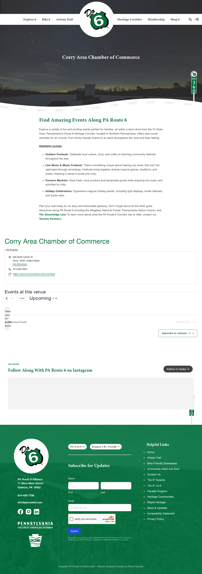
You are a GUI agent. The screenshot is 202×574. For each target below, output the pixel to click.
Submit (74, 531)
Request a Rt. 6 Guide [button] (104, 446)
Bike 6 (46, 19)
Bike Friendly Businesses (162, 463)
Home (150, 452)
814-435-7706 (26, 495)
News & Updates (157, 508)
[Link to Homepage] (95, 19)
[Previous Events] (7, 298)
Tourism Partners (50, 218)
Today (22, 298)
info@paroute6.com (30, 502)
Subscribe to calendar (174, 333)
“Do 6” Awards (156, 480)
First (70, 492)
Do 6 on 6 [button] (76, 446)
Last (103, 492)
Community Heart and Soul (163, 468)
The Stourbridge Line (52, 214)
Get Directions (20, 264)
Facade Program (157, 491)
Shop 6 (175, 19)
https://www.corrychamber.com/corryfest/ (34, 274)
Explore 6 (29, 19)
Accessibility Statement (161, 513)
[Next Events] (13, 298)
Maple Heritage (156, 502)
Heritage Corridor (129, 19)
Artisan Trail (64, 19)
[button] (190, 19)
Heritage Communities (160, 496)
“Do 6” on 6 (154, 485)
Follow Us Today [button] (176, 369)
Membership (156, 19)
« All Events (11, 250)
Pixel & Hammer (135, 566)
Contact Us (153, 474)
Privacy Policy (155, 519)
